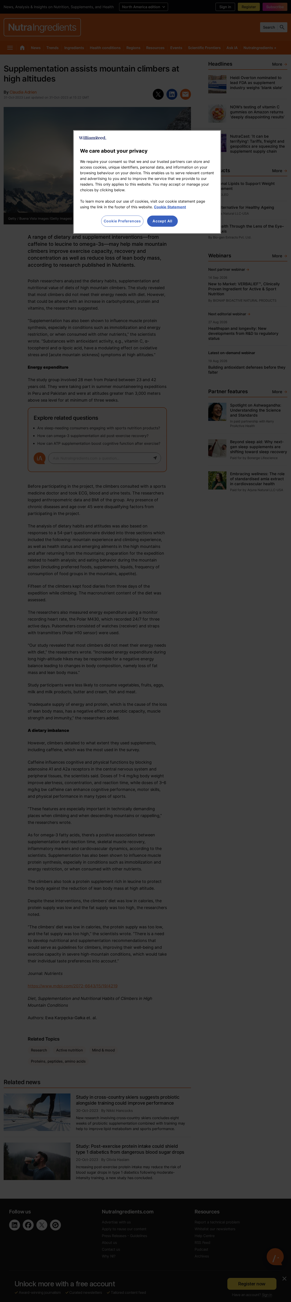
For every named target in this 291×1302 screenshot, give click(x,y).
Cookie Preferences (122, 221)
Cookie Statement (170, 207)
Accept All (162, 221)
